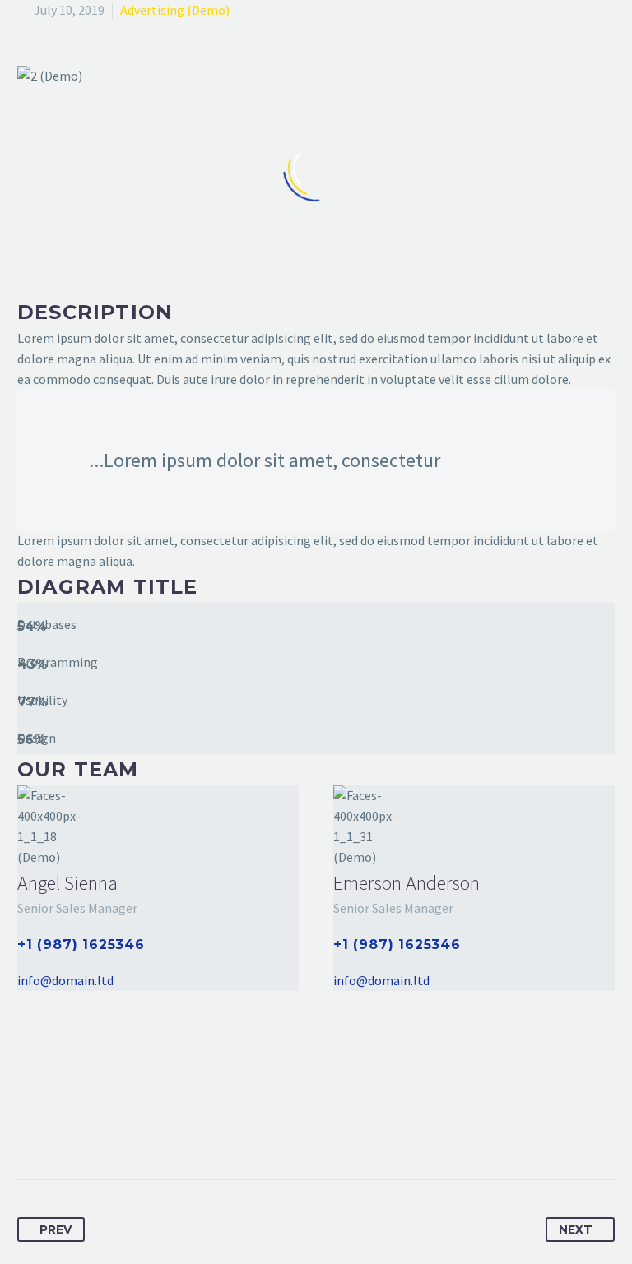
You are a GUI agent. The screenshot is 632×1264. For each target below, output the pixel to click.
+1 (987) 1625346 (81, 944)
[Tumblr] (122, 1127)
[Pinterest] (92, 1127)
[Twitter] (62, 1127)
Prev (56, 1229)
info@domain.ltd (65, 980)
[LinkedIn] (153, 1127)
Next (575, 1229)
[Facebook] (31, 1127)
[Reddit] (183, 1127)
